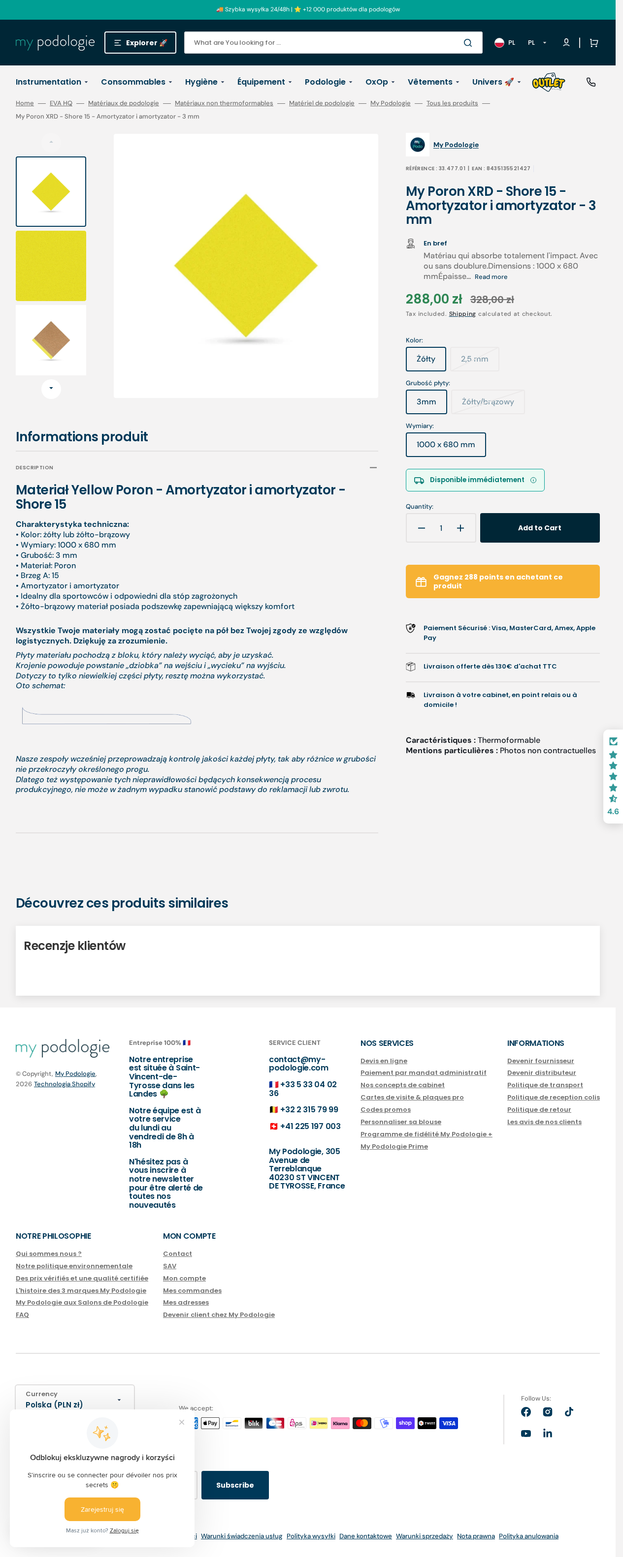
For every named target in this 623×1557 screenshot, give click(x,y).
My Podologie (390, 103)
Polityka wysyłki (311, 1536)
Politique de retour (539, 1109)
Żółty (431, 362)
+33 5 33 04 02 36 (303, 1089)
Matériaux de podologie (123, 103)
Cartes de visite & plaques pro (412, 1097)
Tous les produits (452, 103)
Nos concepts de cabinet (403, 1085)
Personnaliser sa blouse (401, 1122)
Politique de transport (545, 1085)
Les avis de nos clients (544, 1122)
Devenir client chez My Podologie (219, 1314)
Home (25, 103)
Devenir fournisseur (540, 1061)
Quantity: (419, 507)
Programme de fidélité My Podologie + (426, 1134)
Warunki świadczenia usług (242, 1536)
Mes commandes (192, 1290)
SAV (169, 1266)
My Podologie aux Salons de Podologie (82, 1302)
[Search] (470, 43)
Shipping (463, 314)
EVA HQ (61, 103)
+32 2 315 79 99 (309, 1109)
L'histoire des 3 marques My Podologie (81, 1290)
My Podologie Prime (394, 1146)
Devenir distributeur (541, 1072)
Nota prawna (476, 1536)
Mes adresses (186, 1302)
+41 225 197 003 (310, 1126)
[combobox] (333, 42)
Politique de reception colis (553, 1097)
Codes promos (386, 1109)
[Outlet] (548, 82)
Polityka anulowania (528, 1536)
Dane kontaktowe (365, 1536)
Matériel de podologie (322, 103)
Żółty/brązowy (493, 405)
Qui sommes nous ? (49, 1254)
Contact (177, 1254)
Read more (491, 277)
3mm (432, 405)
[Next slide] (51, 389)
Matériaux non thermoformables (224, 103)
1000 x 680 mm (451, 448)
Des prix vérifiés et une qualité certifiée (82, 1278)
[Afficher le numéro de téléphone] (591, 82)
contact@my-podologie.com (298, 1064)
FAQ (22, 1314)
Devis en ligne (384, 1061)
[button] (592, 43)
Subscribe (235, 1485)
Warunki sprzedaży (424, 1536)
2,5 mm (480, 362)
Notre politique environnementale (74, 1266)
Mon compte (184, 1278)
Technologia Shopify (64, 1084)
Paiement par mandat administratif (424, 1072)
